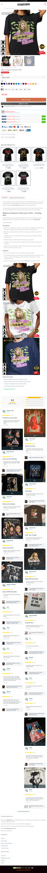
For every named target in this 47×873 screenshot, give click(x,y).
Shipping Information (5, 858)
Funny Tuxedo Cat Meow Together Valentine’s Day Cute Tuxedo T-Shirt (8, 165)
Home (2, 67)
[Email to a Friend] (9, 137)
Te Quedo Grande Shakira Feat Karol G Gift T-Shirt (15, 383)
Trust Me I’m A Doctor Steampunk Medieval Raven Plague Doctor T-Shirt (23, 165)
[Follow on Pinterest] (25, 0)
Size (2, 86)
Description (4, 197)
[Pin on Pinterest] (11, 137)
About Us (3, 838)
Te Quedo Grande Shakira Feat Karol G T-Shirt (14, 386)
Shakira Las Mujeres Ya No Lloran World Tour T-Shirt (15, 379)
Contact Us (3, 855)
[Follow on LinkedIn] (26, 0)
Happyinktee (37, 219)
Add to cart (26, 99)
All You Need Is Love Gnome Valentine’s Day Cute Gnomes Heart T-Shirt (23, 189)
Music (15, 67)
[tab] (4, 197)
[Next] (44, 32)
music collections (16, 205)
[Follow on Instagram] (21, 0)
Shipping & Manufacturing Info (17, 197)
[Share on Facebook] (4, 137)
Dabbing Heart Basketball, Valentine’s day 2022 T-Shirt (39, 165)
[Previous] (3, 32)
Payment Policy (4, 845)
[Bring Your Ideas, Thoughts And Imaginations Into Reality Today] (23, 4)
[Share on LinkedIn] (14, 137)
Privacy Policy (4, 840)
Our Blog (3, 860)
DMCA (2, 862)
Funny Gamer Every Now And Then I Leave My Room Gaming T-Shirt (8, 189)
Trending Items (8, 67)
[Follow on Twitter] (22, 0)
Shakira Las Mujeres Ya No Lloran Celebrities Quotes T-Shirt (17, 381)
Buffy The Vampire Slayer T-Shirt (36, 457)
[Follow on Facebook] (20, 0)
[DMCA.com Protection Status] (17, 867)
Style (2, 74)
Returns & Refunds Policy (6, 843)
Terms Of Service (5, 848)
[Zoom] (2, 53)
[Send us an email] (24, 0)
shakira (14, 134)
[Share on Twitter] (7, 137)
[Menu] (1, 4)
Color (2, 81)
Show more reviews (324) (23, 811)
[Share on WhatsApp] (2, 137)
